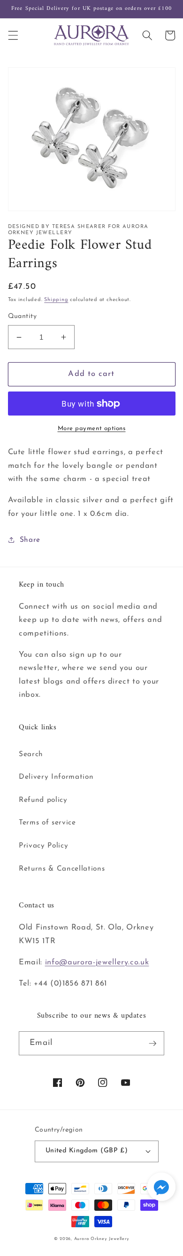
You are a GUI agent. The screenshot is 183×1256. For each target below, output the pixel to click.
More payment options (92, 428)
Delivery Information (56, 777)
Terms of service (47, 822)
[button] (12, 35)
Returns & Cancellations (62, 869)
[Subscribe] (152, 1043)
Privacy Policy (43, 845)
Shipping (56, 299)
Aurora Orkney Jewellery (102, 1239)
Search (31, 754)
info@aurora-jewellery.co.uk (97, 962)
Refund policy (43, 800)
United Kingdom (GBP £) (87, 1150)
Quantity (22, 316)
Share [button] (30, 540)
